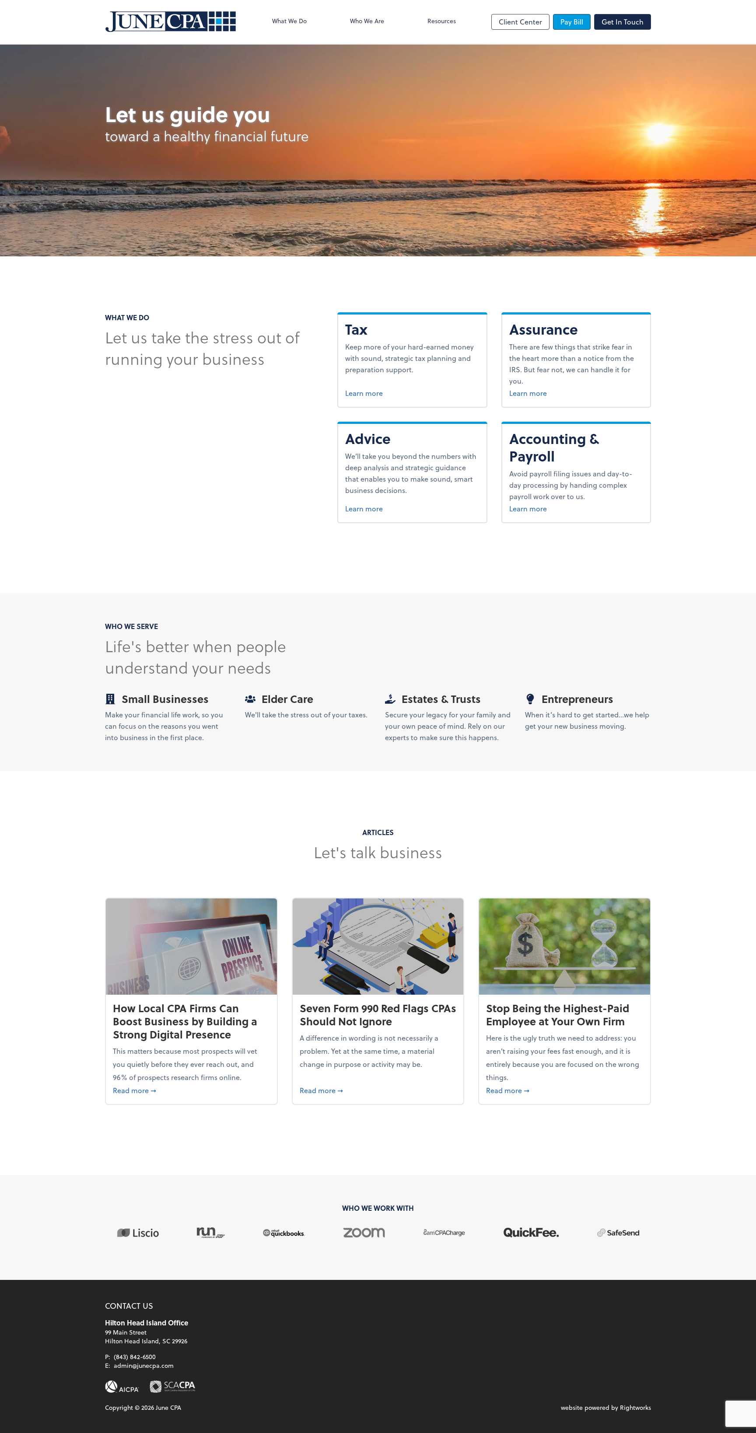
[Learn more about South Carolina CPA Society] (173, 1387)
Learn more (380, 393)
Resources (441, 20)
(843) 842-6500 (135, 1356)
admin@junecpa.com (144, 1365)
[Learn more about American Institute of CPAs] (122, 1387)
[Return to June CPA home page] (170, 22)
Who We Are (367, 20)
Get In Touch (623, 22)
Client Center (520, 22)
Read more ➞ (191, 1090)
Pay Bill (571, 22)
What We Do (289, 20)
